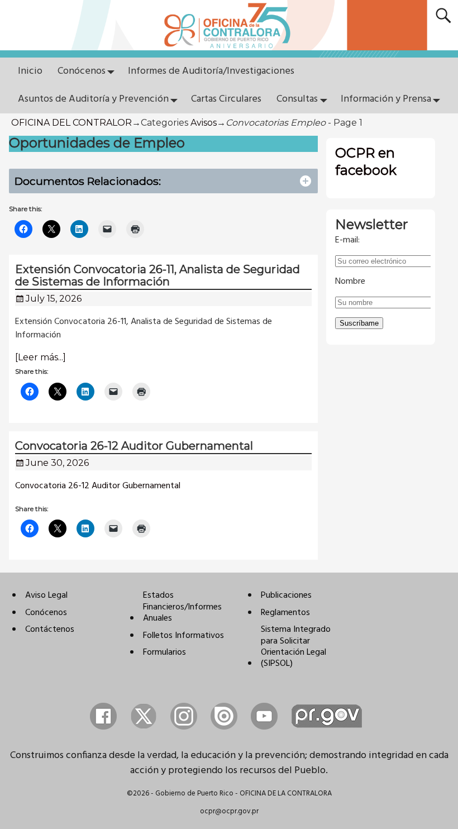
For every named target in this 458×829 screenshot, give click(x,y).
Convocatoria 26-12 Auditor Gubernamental (134, 445)
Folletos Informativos (183, 635)
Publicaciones (286, 595)
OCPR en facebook (366, 161)
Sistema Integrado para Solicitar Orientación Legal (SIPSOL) (296, 646)
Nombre (350, 281)
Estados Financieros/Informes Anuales (182, 607)
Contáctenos (49, 629)
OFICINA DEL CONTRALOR (71, 122)
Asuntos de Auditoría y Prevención (93, 99)
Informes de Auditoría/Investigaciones (211, 71)
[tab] (163, 181)
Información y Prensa (386, 99)
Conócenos (82, 71)
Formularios (164, 652)
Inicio (30, 71)
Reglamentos (285, 613)
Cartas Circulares (226, 99)
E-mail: (347, 240)
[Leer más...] (40, 357)
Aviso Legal (46, 595)
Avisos (203, 122)
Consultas (297, 99)
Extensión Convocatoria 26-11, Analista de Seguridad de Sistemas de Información (157, 275)
